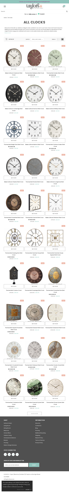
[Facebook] (5, 454)
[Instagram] (13, 454)
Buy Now (13, 69)
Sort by (27, 39)
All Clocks (10, 17)
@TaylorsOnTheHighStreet (42, 2)
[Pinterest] (17, 454)
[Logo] (34, 6)
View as (53, 39)
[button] (31, 75)
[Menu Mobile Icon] (5, 6)
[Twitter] (9, 454)
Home (5, 17)
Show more (34, 413)
